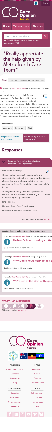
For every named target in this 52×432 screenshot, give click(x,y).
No (48, 219)
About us (38, 26)
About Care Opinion (14, 369)
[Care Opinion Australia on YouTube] (28, 414)
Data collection (37, 383)
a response (22, 310)
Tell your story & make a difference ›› (34, 138)
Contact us (14, 378)
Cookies (37, 378)
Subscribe (15, 393)
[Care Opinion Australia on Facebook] (10, 414)
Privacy (37, 374)
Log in (45, 3)
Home (6, 26)
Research (15, 406)
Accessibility (37, 369)
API (37, 406)
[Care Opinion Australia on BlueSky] (41, 414)
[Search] (45, 36)
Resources (14, 397)
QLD (30, 128)
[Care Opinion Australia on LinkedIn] (16, 414)
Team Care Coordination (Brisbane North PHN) (26, 80)
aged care (7, 128)
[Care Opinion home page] (18, 13)
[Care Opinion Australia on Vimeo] (35, 414)
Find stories (37, 397)
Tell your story (21, 26)
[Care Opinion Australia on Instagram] (22, 414)
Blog (15, 383)
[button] (36, 3)
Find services (37, 402)
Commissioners (14, 402)
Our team (15, 374)
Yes (44, 219)
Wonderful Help (19, 88)
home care (20, 128)
